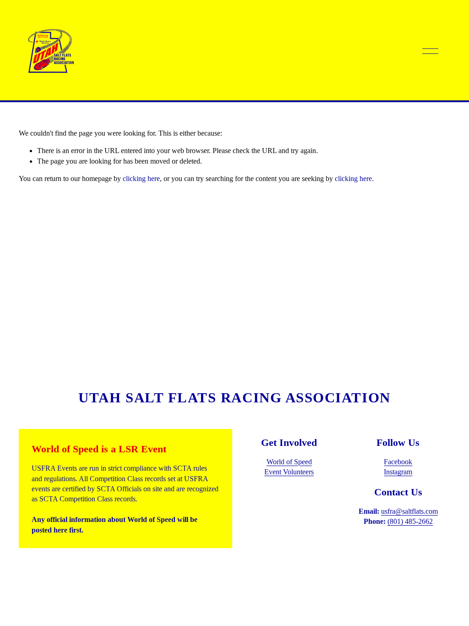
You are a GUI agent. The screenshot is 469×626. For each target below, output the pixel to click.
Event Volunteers (289, 472)
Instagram (398, 472)
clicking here (141, 178)
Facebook (398, 462)
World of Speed (289, 462)
